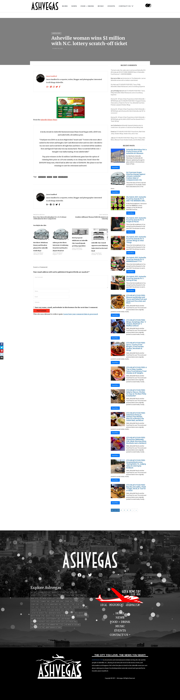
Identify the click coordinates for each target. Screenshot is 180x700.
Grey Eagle (66, 607)
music (50, 616)
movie (82, 613)
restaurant (68, 618)
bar (83, 595)
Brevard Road (42, 177)
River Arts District (40, 621)
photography (53, 618)
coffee (35, 601)
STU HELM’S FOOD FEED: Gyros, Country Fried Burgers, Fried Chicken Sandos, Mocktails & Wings (135, 346)
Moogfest (72, 613)
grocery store (80, 607)
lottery (55, 177)
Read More (115, 167)
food (34, 607)
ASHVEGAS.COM (97, 660)
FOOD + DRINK (87, 6)
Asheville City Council (41, 595)
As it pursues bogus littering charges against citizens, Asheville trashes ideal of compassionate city (135, 176)
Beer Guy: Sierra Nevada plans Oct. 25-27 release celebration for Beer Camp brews (49, 218)
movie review (37, 616)
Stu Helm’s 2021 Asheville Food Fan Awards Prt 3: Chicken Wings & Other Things (136, 239)
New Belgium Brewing (65, 616)
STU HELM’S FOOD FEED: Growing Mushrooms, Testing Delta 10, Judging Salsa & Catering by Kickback (136, 464)
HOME (65, 6)
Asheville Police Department (66, 595)
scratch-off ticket (63, 177)
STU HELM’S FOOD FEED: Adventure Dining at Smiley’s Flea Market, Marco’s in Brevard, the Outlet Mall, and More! (135, 416)
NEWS (74, 6)
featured (68, 604)
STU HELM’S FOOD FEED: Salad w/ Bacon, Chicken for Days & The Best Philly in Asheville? (136, 393)
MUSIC (101, 6)
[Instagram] (149, 5)
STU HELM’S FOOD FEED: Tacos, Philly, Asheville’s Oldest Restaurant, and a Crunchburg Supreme (128, 92)
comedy (45, 601)
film (79, 604)
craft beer (57, 601)
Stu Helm (113, 84)
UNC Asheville (37, 627)
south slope (57, 621)
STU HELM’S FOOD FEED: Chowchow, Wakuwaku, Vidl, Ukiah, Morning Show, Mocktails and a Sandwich (136, 440)
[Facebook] (79, 575)
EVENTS (111, 6)
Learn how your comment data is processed (80, 314)
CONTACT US (125, 6)
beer (34, 598)
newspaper (82, 616)
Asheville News (56, 33)
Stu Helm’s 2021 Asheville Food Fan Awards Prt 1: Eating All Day (136, 278)
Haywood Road (38, 610)
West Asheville (53, 627)
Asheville (44, 592)
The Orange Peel (55, 624)
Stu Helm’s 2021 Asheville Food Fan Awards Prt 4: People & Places (136, 220)
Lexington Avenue (39, 613)
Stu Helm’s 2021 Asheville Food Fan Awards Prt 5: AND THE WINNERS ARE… (136, 199)
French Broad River (49, 607)
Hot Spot (49, 177)
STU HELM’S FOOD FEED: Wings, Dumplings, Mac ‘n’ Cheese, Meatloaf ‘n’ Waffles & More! (136, 323)
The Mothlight (38, 624)
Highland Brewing (55, 610)
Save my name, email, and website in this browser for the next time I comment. (66, 307)
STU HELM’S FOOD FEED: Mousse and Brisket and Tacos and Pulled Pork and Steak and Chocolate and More (136, 299)
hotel (70, 610)
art (34, 592)
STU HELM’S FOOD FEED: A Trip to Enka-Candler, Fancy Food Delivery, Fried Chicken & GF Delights (136, 370)
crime (68, 601)
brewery (79, 598)
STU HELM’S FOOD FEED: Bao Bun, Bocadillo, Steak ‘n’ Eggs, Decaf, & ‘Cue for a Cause (136, 487)
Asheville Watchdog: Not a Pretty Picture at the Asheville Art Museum (136, 151)
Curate (78, 601)
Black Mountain (64, 598)
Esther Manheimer (53, 604)
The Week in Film (72, 624)
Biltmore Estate (47, 598)
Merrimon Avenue (57, 613)
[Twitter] (90, 575)
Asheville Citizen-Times (62, 592)
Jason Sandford (51, 76)
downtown (37, 604)
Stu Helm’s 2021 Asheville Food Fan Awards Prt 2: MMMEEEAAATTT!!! (136, 259)
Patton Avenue (38, 618)
